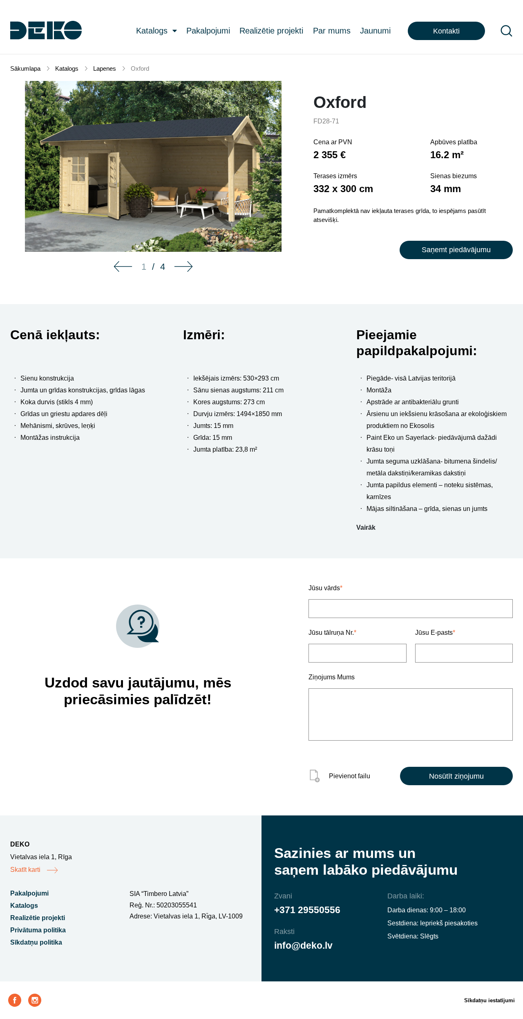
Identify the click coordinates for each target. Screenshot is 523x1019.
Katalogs (152, 30)
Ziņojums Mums (331, 677)
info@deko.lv (303, 945)
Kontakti (446, 31)
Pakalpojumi (208, 30)
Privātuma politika (38, 930)
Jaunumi (375, 30)
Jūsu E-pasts (435, 632)
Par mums (332, 30)
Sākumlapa (25, 68)
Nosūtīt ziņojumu (456, 776)
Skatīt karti (25, 869)
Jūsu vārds (325, 588)
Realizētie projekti (271, 30)
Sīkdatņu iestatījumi (489, 1000)
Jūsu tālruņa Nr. (332, 632)
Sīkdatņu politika (36, 942)
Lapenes (104, 68)
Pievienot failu (349, 776)
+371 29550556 (307, 910)
